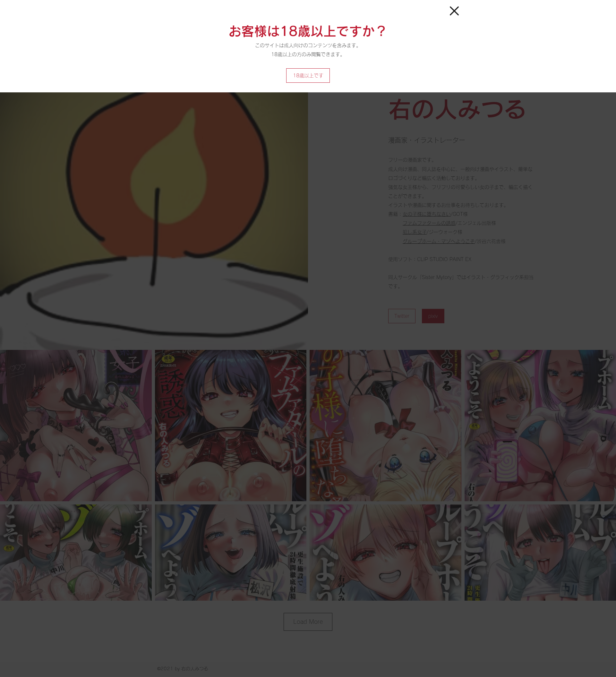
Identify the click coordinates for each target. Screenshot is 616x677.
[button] (454, 10)
